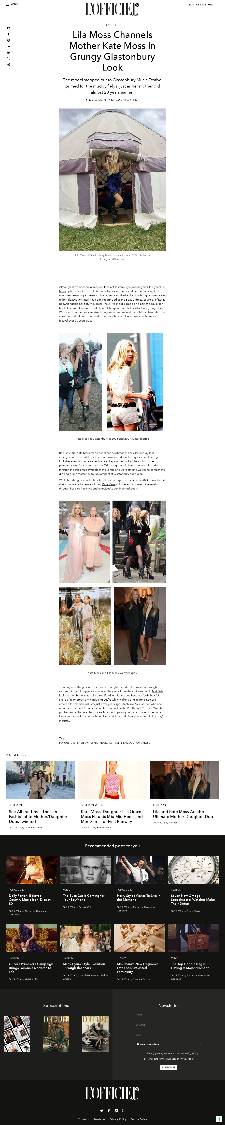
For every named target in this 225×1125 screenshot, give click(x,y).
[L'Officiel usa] (112, 9)
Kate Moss (108, 484)
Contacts (83, 1119)
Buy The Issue (197, 4)
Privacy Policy (187, 1058)
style (94, 742)
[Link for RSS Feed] (123, 1111)
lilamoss (127, 742)
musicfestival (109, 742)
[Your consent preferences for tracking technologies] (219, 1119)
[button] (108, 1034)
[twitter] (8, 53)
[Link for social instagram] (116, 1111)
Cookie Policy (138, 1119)
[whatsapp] (8, 59)
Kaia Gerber (142, 704)
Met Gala (157, 691)
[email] (8, 28)
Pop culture (112, 25)
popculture (67, 742)
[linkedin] (8, 47)
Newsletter (99, 1119)
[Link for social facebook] (109, 1111)
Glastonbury (140, 452)
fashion (83, 742)
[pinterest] (8, 41)
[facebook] (8, 35)
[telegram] (8, 65)
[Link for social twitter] (101, 1111)
